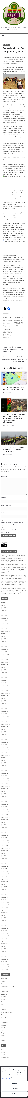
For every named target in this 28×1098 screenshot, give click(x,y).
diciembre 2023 (5, 685)
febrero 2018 (4, 866)
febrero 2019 (4, 835)
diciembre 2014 (5, 964)
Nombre (4, 498)
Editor (16, 55)
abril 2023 (3, 706)
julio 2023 (3, 698)
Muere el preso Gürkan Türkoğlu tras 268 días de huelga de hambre (12, 584)
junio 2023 (4, 701)
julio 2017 (3, 884)
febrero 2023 (4, 711)
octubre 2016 (4, 907)
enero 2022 (4, 744)
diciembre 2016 (5, 902)
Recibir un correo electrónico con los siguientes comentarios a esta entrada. (12, 524)
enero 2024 (4, 682)
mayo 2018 (4, 858)
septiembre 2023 (5, 693)
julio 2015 (3, 946)
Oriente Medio (4, 1022)
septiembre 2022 (5, 724)
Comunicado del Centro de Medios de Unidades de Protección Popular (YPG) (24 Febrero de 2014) (14, 359)
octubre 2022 (4, 721)
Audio (2, 984)
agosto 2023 (4, 695)
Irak (2, 1004)
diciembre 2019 (5, 809)
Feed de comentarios (6, 1055)
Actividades (4, 978)
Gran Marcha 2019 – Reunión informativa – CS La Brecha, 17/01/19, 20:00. (13, 449)
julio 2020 (3, 791)
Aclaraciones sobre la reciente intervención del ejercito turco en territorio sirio (12, 349)
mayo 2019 (4, 827)
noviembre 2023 (5, 688)
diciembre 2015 (5, 933)
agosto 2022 (4, 726)
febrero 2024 (4, 680)
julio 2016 (3, 915)
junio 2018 (4, 856)
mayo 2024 (4, 672)
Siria (2, 1030)
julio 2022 (3, 729)
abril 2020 (3, 799)
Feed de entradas (5, 1052)
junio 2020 (4, 794)
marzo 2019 (4, 832)
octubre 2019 (4, 814)
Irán (2, 1007)
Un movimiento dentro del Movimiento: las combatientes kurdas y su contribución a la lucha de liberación (13, 591)
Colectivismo (4, 989)
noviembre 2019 (5, 812)
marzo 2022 (4, 739)
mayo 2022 (4, 734)
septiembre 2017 (5, 879)
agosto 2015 (4, 943)
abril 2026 (3, 613)
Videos (3, 1040)
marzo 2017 (4, 894)
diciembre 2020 (5, 778)
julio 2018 (3, 853)
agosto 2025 (4, 633)
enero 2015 (4, 961)
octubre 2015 (4, 938)
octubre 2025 (4, 628)
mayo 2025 (4, 641)
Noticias (3, 1020)
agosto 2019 (4, 819)
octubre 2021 (4, 752)
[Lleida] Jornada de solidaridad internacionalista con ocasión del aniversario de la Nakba (12, 560)
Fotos (2, 1002)
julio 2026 (3, 605)
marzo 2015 (4, 956)
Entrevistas (4, 999)
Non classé (4, 1017)
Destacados (4, 994)
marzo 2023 (4, 708)
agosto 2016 (4, 912)
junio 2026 (4, 608)
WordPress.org (5, 1057)
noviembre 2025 (5, 626)
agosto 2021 (4, 757)
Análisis (3, 981)
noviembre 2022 (5, 719)
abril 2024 (3, 675)
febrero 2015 (4, 959)
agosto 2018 (4, 850)
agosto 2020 (4, 788)
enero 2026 (4, 620)
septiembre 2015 (5, 941)
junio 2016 (4, 918)
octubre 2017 (4, 876)
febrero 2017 (4, 897)
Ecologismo (4, 996)
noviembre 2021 (5, 750)
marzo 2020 (4, 801)
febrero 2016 (4, 928)
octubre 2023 (4, 690)
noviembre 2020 (5, 781)
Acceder (3, 1049)
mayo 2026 (4, 610)
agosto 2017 (4, 881)
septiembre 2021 (5, 755)
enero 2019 (4, 837)
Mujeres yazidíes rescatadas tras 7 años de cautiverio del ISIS (7, 320)
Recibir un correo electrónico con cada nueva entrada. (12, 531)
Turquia (3, 1035)
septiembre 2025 (5, 631)
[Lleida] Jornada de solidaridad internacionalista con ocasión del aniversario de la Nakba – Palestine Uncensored (13, 556)
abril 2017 (3, 892)
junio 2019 (4, 825)
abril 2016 (3, 923)
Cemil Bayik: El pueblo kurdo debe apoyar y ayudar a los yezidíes (7, 332)
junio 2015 (4, 949)
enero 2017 (4, 899)
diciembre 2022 (5, 716)
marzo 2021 (4, 770)
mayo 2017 (4, 889)
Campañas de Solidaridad (7, 986)
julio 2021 (3, 760)
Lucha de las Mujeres (6, 1012)
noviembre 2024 (5, 657)
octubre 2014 (4, 969)
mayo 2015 (4, 951)
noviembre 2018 (5, 843)
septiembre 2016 (5, 910)
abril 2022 (3, 737)
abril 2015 (3, 954)
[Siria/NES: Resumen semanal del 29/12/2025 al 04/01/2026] (14, 373)
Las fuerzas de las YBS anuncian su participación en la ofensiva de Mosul (18, 320)
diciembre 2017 (5, 871)
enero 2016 (4, 930)
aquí (10, 296)
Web (2, 513)
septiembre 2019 (5, 817)
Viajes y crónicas (5, 1038)
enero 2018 (4, 868)
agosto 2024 (4, 664)
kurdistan (3, 1009)
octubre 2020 (4, 783)
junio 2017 (4, 887)
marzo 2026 (4, 615)
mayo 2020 (4, 796)
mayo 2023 (4, 703)
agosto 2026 (4, 602)
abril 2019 (3, 830)
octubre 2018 (4, 845)
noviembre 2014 (5, 967)
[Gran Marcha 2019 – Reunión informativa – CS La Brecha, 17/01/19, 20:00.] (14, 432)
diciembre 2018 (5, 840)
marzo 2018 (4, 863)
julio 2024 (3, 667)
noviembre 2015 (5, 936)
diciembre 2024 (5, 654)
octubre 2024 (4, 659)
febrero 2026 (4, 618)
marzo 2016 (4, 925)
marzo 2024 (4, 677)
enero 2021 (4, 775)
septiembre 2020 (5, 786)
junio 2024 (4, 670)
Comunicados (4, 991)
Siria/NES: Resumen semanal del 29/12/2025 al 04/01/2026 (13, 389)
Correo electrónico (7, 505)
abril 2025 (3, 644)
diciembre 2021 (5, 747)
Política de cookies (6, 1078)
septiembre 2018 (5, 848)
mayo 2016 (4, 920)
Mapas (3, 1015)
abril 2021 (3, 768)
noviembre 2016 (5, 905)
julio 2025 (3, 636)
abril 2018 (3, 861)
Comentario (5, 476)
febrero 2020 (4, 804)
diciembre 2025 (5, 623)
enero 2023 (4, 713)
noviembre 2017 (5, 874)
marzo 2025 (4, 646)
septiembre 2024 (5, 662)
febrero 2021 (4, 773)
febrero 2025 (4, 649)
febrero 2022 (4, 742)
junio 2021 (4, 763)
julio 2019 (3, 822)
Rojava (3, 1027)
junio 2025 (4, 639)
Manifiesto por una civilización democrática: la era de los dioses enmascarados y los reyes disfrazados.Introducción (14, 418)
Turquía (3, 1033)
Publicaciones (6, 44)
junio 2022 (4, 732)
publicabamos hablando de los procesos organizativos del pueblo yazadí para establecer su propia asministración (14, 59)
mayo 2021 (4, 765)
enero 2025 (4, 651)
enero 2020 (4, 806)
